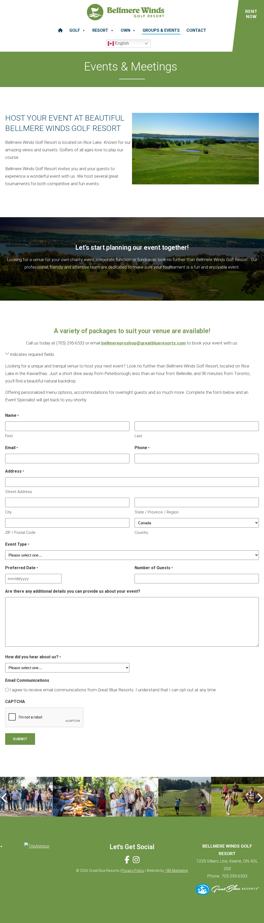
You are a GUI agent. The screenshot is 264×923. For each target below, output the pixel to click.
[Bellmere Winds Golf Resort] (125, 13)
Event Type (17, 544)
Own (125, 30)
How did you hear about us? (33, 656)
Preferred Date (21, 567)
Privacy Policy (132, 871)
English (121, 43)
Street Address (18, 491)
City (8, 512)
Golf (74, 30)
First (9, 436)
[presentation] (4, 798)
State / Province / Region (157, 512)
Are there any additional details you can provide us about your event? (72, 591)
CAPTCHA (15, 701)
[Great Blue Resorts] (227, 893)
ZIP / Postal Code (20, 532)
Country (141, 532)
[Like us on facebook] (127, 859)
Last (138, 436)
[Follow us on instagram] (136, 859)
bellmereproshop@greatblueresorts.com (143, 343)
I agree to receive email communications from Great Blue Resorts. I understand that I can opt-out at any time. (113, 689)
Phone (142, 447)
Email (11, 447)
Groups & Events (161, 30)
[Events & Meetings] (26, 797)
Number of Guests (154, 567)
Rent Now (251, 14)
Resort (100, 30)
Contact (196, 30)
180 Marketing (176, 871)
